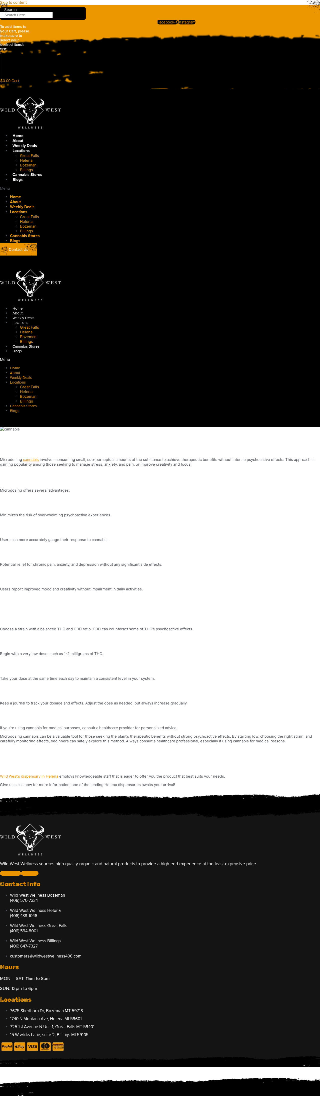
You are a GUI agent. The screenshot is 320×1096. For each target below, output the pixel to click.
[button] (101, 188)
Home (18, 135)
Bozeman (28, 165)
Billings (26, 169)
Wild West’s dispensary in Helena (29, 776)
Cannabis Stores (27, 174)
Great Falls (29, 155)
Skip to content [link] (13, 2)
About (17, 140)
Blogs (17, 179)
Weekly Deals (24, 145)
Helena (26, 160)
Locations (21, 150)
